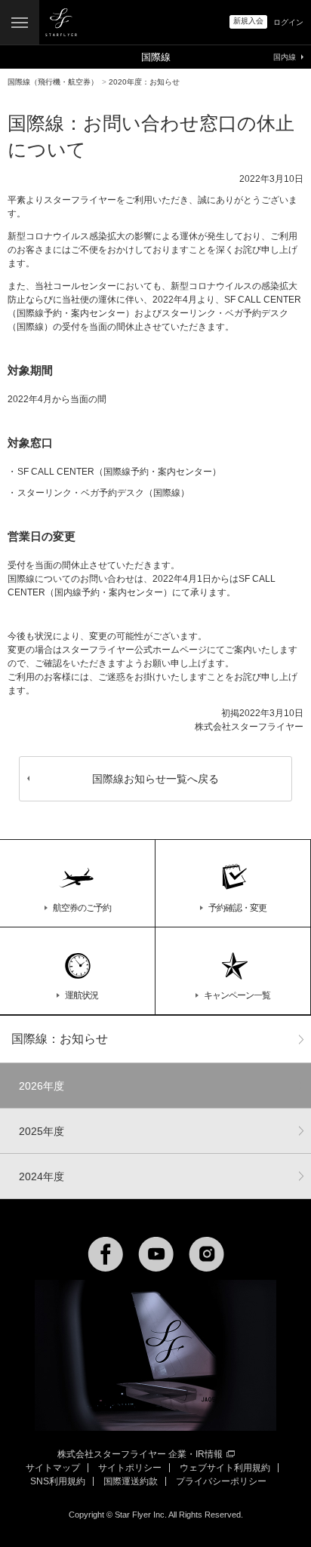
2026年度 (41, 1086)
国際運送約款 (130, 1481)
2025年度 (41, 1131)
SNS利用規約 (57, 1481)
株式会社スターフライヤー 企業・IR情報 (140, 1454)
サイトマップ (53, 1467)
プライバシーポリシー (221, 1481)
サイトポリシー (130, 1467)
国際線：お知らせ (59, 1038)
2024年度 (41, 1176)
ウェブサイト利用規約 (225, 1467)
